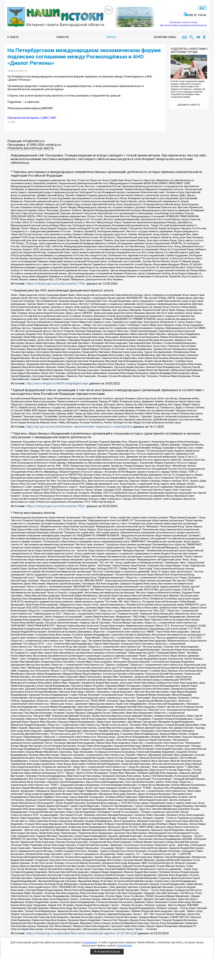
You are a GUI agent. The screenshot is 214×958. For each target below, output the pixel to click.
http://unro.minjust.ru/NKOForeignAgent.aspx (57, 383)
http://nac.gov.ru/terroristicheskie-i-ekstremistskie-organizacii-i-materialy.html (79, 427)
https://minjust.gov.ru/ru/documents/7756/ (56, 283)
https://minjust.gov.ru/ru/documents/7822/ (56, 506)
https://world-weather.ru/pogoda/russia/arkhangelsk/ (183, 25)
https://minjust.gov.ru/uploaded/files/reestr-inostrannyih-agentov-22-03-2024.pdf (81, 933)
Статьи (111, 37)
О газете (13, 37)
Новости (62, 37)
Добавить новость (188, 104)
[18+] (55, 17)
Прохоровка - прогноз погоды (183, 22)
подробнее (89, 942)
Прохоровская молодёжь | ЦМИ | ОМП (31, 117)
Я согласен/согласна (107, 951)
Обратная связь (165, 37)
